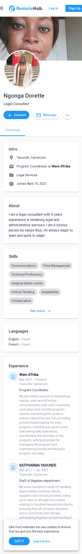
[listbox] (41, 292)
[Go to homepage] (26, 8)
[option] (24, 265)
